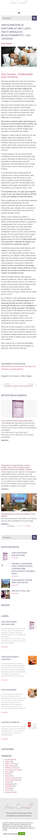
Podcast (7, 776)
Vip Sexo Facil (9, 792)
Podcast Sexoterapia (11, 780)
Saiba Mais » (5, 440)
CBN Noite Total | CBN (20, 591)
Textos (7, 790)
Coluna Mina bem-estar (12, 770)
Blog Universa (6, 43)
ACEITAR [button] (21, 833)
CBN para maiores (11, 768)
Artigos (7, 761)
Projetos (8, 782)
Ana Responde (9, 759)
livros (6, 774)
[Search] (34, 18)
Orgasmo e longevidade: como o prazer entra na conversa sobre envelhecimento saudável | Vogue (16, 467)
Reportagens (9, 784)
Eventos (7, 772)
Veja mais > (15, 558)
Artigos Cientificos (10, 764)
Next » (28, 526)
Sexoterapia (9, 786)
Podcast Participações (12, 778)
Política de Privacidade (10, 834)
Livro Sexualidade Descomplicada (17, 421)
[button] (19, 13)
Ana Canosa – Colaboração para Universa (17, 75)
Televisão (8, 788)
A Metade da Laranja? (10, 722)
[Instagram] (16, 7)
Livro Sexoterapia (8, 690)
